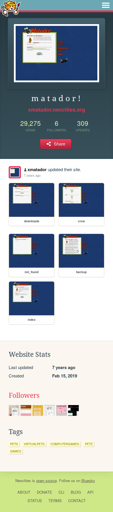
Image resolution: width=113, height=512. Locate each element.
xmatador (37, 169)
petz (88, 444)
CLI (61, 492)
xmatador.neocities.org (56, 109)
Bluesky (88, 480)
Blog (76, 492)
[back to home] (10, 8)
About (23, 492)
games (15, 451)
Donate (44, 492)
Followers (24, 395)
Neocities (23, 480)
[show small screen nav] (106, 5)
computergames (64, 444)
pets (14, 444)
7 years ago (32, 175)
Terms (55, 500)
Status (35, 500)
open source (46, 480)
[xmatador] (15, 172)
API (90, 492)
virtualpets (34, 444)
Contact (77, 500)
